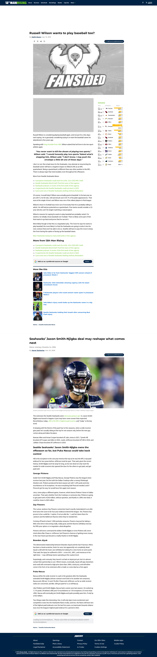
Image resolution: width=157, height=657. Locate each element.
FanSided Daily (38, 644)
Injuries (66, 3)
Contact (80, 640)
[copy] (44, 41)
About (35, 640)
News (30, 3)
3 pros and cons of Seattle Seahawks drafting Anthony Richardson (59, 191)
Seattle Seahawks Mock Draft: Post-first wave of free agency (57, 183)
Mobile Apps (118, 640)
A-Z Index (80, 647)
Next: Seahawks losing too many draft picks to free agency (54, 236)
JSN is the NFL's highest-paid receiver (62, 421)
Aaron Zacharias (38, 350)
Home (35, 324)
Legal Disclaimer (39, 647)
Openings (56, 640)
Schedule (44, 3)
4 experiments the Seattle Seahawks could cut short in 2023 (57, 188)
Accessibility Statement (61, 647)
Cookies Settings (100, 647)
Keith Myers (36, 37)
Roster (60, 3)
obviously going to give (72, 416)
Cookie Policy (119, 644)
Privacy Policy (82, 644)
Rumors (36, 3)
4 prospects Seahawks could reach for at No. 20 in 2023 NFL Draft (59, 181)
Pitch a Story (57, 644)
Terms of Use (99, 644)
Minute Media (23, 652)
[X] (146, 2)
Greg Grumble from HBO (52, 144)
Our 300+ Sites (99, 640)
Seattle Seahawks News (47, 324)
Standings (52, 3)
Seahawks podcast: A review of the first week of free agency (57, 186)
